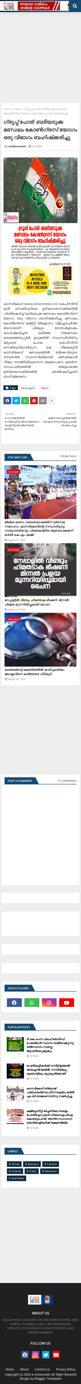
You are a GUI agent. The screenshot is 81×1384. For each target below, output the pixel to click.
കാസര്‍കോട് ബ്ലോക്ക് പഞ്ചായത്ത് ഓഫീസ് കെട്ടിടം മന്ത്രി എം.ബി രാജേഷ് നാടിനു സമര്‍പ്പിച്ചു (50, 1092)
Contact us (42, 1369)
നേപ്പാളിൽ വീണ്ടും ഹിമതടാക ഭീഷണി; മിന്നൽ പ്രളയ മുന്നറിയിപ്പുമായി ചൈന (37, 602)
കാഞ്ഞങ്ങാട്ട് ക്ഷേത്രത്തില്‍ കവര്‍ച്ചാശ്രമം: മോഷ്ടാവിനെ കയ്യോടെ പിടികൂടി (35, 671)
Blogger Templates (48, 1378)
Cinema (16, 1171)
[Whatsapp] (25, 400)
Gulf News (18, 1178)
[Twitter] (16, 400)
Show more (68, 456)
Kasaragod (27, 388)
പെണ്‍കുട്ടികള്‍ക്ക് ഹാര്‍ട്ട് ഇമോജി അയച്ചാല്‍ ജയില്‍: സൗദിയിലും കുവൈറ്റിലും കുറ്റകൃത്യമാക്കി (48, 1069)
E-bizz (33, 1171)
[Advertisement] (40, 55)
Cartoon (52, 1164)
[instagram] (49, 1002)
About (24, 1369)
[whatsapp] (32, 1002)
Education (51, 1171)
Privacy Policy (65, 1369)
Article (15, 1164)
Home (7, 109)
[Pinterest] (34, 400)
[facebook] (14, 1002)
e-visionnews (41, 1374)
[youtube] (66, 1002)
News (17, 109)
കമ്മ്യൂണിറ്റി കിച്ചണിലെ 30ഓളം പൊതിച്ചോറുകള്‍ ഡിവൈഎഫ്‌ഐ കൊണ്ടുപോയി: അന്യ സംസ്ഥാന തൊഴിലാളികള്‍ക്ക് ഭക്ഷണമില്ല (50, 1117)
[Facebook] (7, 400)
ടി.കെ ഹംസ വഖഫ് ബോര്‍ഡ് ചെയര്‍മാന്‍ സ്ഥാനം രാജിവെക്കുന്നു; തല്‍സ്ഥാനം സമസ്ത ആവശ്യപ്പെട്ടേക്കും (50, 1045)
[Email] (43, 400)
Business (33, 1164)
